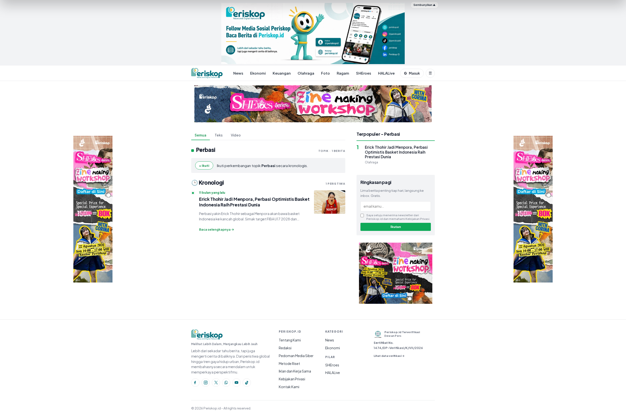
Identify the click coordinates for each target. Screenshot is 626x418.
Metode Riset (289, 363)
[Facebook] (195, 382)
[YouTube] (236, 382)
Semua (200, 135)
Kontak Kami (289, 386)
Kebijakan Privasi (292, 379)
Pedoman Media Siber (296, 355)
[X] (216, 382)
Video (236, 135)
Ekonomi (258, 73)
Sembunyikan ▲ (425, 4)
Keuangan (282, 73)
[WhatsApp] (226, 382)
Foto (325, 73)
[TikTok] (247, 382)
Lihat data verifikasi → (389, 355)
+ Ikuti (204, 165)
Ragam (343, 73)
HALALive (386, 73)
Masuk (412, 73)
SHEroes (363, 73)
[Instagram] (205, 382)
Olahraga (306, 73)
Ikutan (396, 227)
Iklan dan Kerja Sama (295, 371)
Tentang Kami (290, 340)
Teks (219, 135)
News (238, 73)
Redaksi (285, 348)
